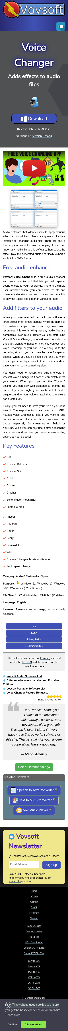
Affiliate (34, 896)
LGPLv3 (27, 662)
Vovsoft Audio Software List (24, 676)
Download (37, 118)
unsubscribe (15, 881)
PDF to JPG (34, 972)
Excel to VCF (34, 966)
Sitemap (34, 918)
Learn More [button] (13, 1015)
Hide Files (34, 937)
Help (34, 626)
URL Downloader (34, 942)
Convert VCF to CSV (34, 953)
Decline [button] (12, 1024)
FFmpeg (45, 658)
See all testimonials (32, 767)
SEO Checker (34, 926)
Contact (34, 902)
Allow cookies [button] (33, 1024)
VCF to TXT (34, 988)
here (41, 666)
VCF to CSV (34, 977)
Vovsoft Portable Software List (26, 688)
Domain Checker (34, 931)
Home (34, 891)
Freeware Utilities (34, 646)
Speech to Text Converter (35, 790)
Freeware (34, 913)
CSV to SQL (34, 961)
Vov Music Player (35, 810)
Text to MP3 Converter (35, 800)
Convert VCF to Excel (34, 948)
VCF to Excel (34, 983)
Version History (42, 135)
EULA (34, 633)
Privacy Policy (34, 639)
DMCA (34, 907)
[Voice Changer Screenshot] (22, 198)
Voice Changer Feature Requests (27, 692)
